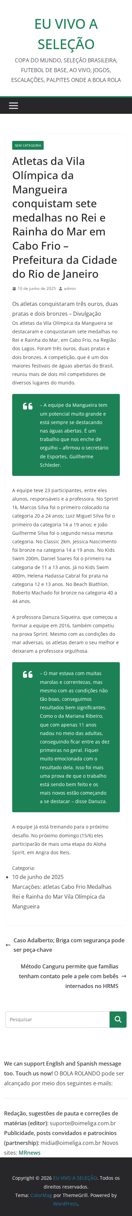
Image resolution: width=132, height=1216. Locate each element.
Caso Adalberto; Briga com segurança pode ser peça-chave (69, 945)
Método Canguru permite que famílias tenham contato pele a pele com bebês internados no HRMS (68, 976)
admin (70, 288)
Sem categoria (28, 145)
